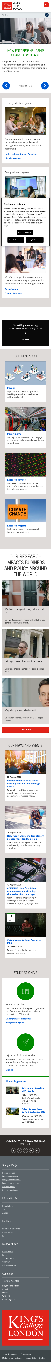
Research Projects (16, 525)
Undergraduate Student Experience (21, 154)
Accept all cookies (35, 240)
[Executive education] (25, 259)
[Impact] (25, 373)
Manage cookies (24, 233)
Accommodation (8, 1232)
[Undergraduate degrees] (25, 121)
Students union (8, 1258)
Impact (11, 387)
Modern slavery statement (12, 1358)
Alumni (5, 1213)
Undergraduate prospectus (18, 1018)
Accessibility (31, 1358)
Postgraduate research (11, 1180)
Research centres (16, 479)
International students (10, 1183)
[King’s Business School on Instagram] (25, 1150)
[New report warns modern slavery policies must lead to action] (25, 817)
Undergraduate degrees (18, 103)
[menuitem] (25, 1173)
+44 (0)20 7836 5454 (10, 1281)
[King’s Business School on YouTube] (37, 1150)
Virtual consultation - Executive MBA (24, 942)
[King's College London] (25, 1326)
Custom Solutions (13, 293)
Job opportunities (9, 1265)
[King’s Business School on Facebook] (13, 1150)
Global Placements (13, 158)
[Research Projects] (25, 510)
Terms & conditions (9, 1354)
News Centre (7, 1252)
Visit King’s (6, 1262)
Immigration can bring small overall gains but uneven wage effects (23, 783)
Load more (26, 729)
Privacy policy (26, 1354)
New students (7, 1206)
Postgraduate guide (15, 1022)
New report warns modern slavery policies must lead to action (25, 837)
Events (4, 1255)
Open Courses (11, 289)
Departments (14, 433)
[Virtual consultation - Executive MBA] (25, 925)
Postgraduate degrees (17, 172)
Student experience (10, 1190)
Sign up (9, 1070)
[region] (25, 222)
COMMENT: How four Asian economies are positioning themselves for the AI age (21, 891)
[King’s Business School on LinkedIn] (31, 1150)
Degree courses (8, 1173)
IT (3, 1236)
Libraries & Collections (11, 1229)
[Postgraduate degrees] (25, 190)
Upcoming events (16, 1081)
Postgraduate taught (10, 1176)
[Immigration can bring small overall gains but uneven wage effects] (25, 762)
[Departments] (25, 419)
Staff (4, 1209)
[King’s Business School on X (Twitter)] (19, 1150)
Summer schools (8, 1187)
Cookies (42, 1358)
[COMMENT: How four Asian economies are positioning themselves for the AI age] (25, 869)
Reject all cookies (16, 240)
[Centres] (25, 465)
